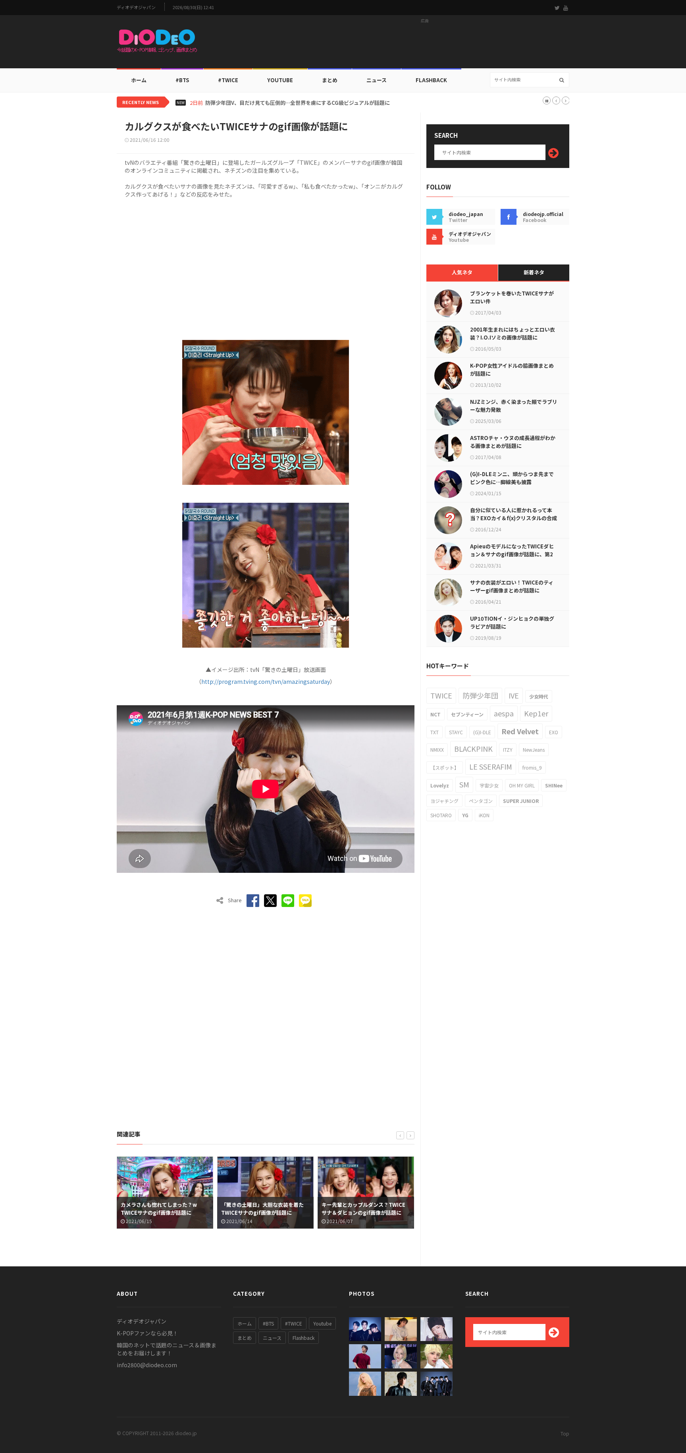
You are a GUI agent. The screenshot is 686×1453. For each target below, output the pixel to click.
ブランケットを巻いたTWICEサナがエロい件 (512, 297)
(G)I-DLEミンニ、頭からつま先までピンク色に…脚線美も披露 (512, 478)
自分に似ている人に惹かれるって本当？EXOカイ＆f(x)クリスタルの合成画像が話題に (513, 518)
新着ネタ (534, 272)
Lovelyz (439, 785)
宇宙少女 (489, 785)
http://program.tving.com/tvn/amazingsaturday (265, 681)
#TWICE (293, 1323)
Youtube (322, 1323)
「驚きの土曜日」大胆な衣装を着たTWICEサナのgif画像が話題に (162, 1208)
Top (565, 1433)
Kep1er (536, 713)
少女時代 (538, 696)
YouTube (280, 80)
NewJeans (534, 749)
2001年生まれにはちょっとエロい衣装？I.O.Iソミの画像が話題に (512, 333)
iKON (484, 815)
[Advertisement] (424, 44)
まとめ (329, 80)
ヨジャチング (444, 800)
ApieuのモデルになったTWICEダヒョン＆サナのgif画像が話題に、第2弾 (512, 554)
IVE (514, 695)
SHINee (554, 785)
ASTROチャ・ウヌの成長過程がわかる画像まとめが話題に (512, 442)
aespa (504, 713)
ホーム (138, 80)
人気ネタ (462, 272)
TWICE (441, 695)
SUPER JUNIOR (521, 800)
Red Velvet (520, 731)
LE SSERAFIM (490, 766)
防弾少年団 (480, 695)
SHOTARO (441, 815)
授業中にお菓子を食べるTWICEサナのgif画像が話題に (364, 1208)
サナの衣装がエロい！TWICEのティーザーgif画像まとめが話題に (511, 586)
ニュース (376, 80)
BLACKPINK (473, 748)
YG (465, 815)
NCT (435, 714)
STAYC (456, 732)
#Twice (228, 80)
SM (464, 784)
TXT (434, 732)
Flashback (431, 80)
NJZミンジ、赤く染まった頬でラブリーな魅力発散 (513, 405)
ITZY (508, 749)
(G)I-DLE (482, 732)
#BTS (182, 80)
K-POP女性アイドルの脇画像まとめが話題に (512, 369)
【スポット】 (444, 767)
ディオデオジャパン (136, 7)
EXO (553, 732)
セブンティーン (467, 714)
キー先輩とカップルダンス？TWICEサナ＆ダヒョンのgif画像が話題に (264, 1208)
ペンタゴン (481, 800)
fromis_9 (532, 767)
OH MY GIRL (522, 785)
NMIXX (437, 749)
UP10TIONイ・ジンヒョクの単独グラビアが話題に (512, 622)
